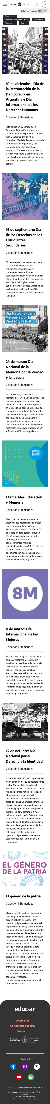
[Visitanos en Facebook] (13, 1066)
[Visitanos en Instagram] (25, 1066)
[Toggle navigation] (2, 1)
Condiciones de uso (22, 1025)
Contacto (22, 1031)
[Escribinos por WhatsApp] (31, 1077)
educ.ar (11, 1088)
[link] (45, 4)
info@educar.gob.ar (32, 1099)
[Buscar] (38, 4)
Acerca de (22, 1020)
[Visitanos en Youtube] (19, 1077)
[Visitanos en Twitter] (37, 1066)
